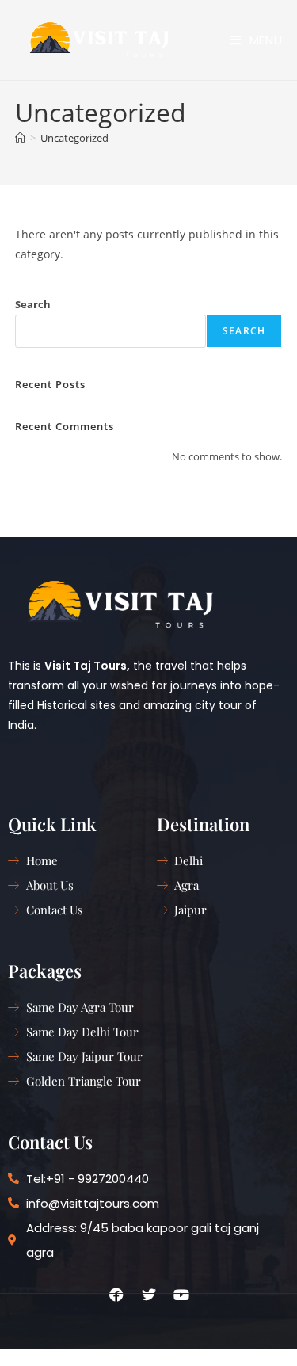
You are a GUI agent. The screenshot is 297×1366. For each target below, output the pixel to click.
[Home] (20, 138)
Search (33, 304)
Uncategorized (74, 138)
